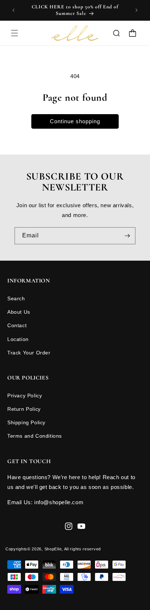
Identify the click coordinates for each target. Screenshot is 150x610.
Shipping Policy (26, 422)
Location (18, 339)
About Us (18, 312)
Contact (17, 325)
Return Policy (24, 409)
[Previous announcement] (13, 10)
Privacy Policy (24, 395)
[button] (15, 33)
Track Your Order (29, 353)
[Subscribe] (127, 235)
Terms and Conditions (34, 436)
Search (16, 298)
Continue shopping (75, 121)
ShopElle (53, 549)
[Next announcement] (137, 10)
